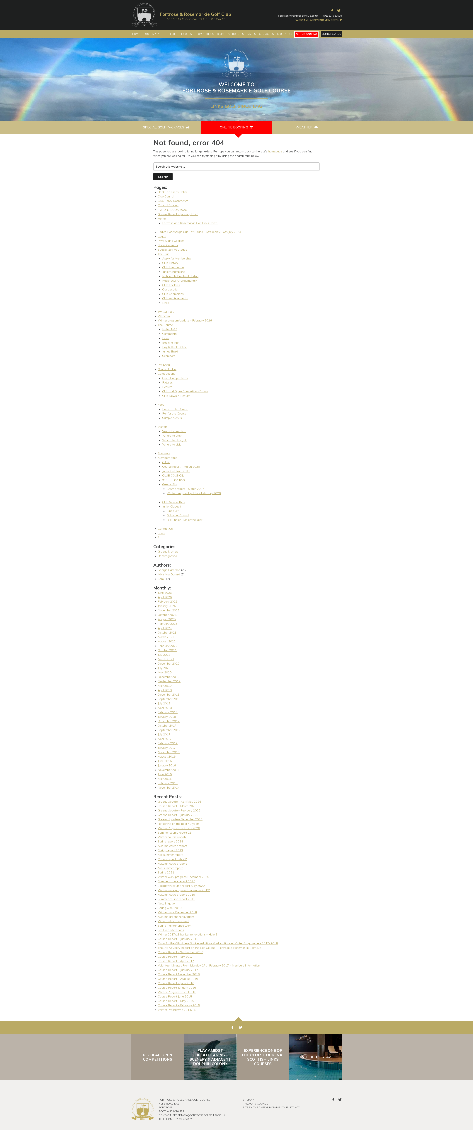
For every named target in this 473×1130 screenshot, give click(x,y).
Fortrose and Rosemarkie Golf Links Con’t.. (190, 223)
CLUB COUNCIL (173, 475)
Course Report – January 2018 (178, 939)
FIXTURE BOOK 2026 (172, 209)
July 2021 (164, 654)
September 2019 (169, 681)
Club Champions (173, 294)
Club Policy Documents (173, 201)
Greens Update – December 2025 (180, 819)
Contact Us (165, 528)
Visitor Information (174, 431)
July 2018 (164, 703)
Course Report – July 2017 (175, 956)
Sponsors (164, 453)
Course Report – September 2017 (180, 952)
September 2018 (169, 699)
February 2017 (168, 743)
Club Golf (172, 511)
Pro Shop (164, 365)
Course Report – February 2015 (179, 1005)
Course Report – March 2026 (177, 806)
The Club (163, 254)
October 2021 (167, 650)
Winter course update (172, 837)
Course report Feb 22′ (172, 859)
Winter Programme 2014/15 (177, 1010)
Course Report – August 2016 (178, 979)
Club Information (173, 267)
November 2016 (169, 752)
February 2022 (168, 646)
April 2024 (165, 628)
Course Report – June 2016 (176, 983)
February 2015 (168, 783)
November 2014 (169, 787)
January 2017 (167, 747)
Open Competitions (175, 378)
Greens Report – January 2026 (178, 214)
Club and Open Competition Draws (185, 391)
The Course (165, 325)
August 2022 (167, 641)
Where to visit (171, 444)
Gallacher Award (178, 515)
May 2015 (165, 778)
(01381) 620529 (332, 15)
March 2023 (166, 637)
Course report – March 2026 (181, 466)
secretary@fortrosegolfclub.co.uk (298, 15)
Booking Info (170, 342)
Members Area (167, 458)
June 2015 (165, 774)
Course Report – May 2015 (176, 1001)
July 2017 (164, 734)
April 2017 (165, 739)
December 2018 (169, 694)
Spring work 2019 (170, 908)
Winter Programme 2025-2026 (179, 828)
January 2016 (167, 765)
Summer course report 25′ (175, 832)
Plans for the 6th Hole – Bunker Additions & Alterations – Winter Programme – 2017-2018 (218, 943)
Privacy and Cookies (171, 240)
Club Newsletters (173, 502)
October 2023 (167, 632)
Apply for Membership (326, 20)
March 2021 (166, 659)
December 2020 (169, 663)
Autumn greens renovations (176, 917)
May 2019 (165, 685)
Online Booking (234, 127)
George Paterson (169, 570)
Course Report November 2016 (179, 974)
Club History (170, 263)
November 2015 (169, 770)
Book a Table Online (175, 409)
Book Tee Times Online (173, 192)
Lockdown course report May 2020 (181, 886)
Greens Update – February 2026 (179, 810)
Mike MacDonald (169, 574)
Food (161, 404)
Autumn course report (172, 846)
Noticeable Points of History (180, 276)
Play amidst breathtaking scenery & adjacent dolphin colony (210, 1057)
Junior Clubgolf (171, 506)
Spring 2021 (166, 872)
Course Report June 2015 (175, 996)
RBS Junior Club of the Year (184, 520)
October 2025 (167, 615)
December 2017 (169, 721)
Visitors (163, 427)
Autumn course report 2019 (176, 894)
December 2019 (169, 677)
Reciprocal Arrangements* (179, 280)
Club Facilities (171, 285)
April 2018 (165, 708)
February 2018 (168, 712)
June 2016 (165, 761)
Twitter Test (166, 311)
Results (167, 387)
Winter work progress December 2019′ (184, 890)
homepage (275, 151)
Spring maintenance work (174, 925)
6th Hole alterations (171, 930)
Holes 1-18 (169, 329)
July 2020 (164, 668)
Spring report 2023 (170, 850)
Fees (165, 338)
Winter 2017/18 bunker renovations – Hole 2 (187, 934)
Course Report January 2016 (177, 987)
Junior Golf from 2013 (176, 471)
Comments (169, 334)
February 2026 (168, 601)
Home (162, 218)
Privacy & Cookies (255, 1103)
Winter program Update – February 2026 (185, 320)
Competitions (166, 373)
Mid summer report (170, 854)
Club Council (166, 196)
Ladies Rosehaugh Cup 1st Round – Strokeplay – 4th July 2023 (199, 232)
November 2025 (169, 610)
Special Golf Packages (164, 127)
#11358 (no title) (173, 480)
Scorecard (169, 356)
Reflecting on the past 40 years (179, 823)
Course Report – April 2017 (176, 961)
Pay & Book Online (174, 347)
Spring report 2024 (170, 841)
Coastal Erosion (168, 205)
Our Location (170, 289)
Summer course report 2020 (176, 881)
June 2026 (165, 592)
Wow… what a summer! (173, 921)
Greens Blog (170, 484)
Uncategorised (167, 556)
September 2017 (169, 730)
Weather (305, 127)
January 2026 (167, 606)
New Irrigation (167, 903)
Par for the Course (174, 413)
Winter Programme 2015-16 (177, 992)
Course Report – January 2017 (178, 970)
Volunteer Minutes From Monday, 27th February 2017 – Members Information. (209, 965)
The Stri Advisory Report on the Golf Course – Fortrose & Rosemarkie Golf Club (209, 948)
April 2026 (165, 597)
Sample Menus (172, 418)
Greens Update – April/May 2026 (179, 801)
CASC (166, 462)
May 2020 (165, 672)
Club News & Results (176, 396)
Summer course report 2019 (176, 899)
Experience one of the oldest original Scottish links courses (263, 1057)
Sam (161, 579)
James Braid (170, 351)
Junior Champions (173, 272)
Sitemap (248, 1099)
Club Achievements (175, 298)
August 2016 (167, 756)
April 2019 (165, 690)
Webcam (301, 20)
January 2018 (167, 716)
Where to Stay (315, 1057)
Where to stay (171, 435)
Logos (162, 236)
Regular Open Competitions (157, 1057)
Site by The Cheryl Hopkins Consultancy (271, 1107)
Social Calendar (168, 245)
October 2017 (167, 725)
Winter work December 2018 (177, 912)
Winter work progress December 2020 (183, 877)
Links (165, 303)
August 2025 (167, 619)
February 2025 (168, 623)
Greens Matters (168, 551)
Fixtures (167, 382)
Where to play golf (174, 440)
